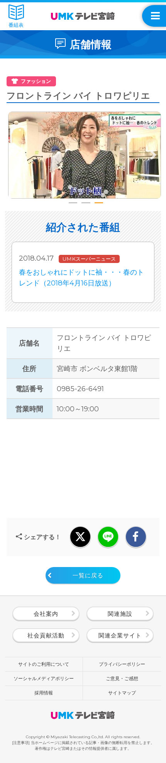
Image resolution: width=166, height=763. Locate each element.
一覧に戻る (88, 575)
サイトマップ (122, 693)
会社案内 (46, 613)
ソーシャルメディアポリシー (44, 678)
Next (153, 155)
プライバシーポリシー (122, 664)
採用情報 (43, 693)
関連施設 (120, 613)
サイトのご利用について (43, 664)
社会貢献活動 (45, 635)
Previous (16, 155)
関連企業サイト (120, 635)
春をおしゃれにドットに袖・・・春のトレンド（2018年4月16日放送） (81, 277)
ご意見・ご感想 (122, 678)
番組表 (16, 25)
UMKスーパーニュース (89, 259)
